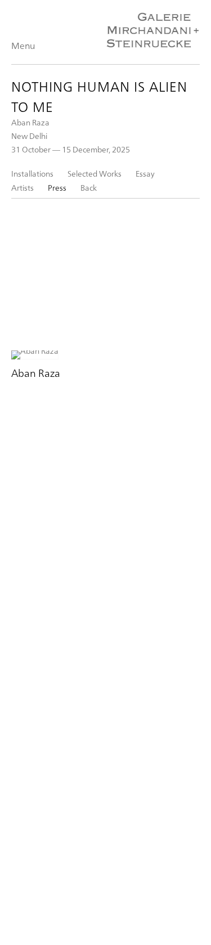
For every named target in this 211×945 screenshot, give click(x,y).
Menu (23, 45)
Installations (32, 173)
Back (88, 187)
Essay (145, 173)
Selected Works (95, 173)
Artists (22, 187)
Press (57, 187)
